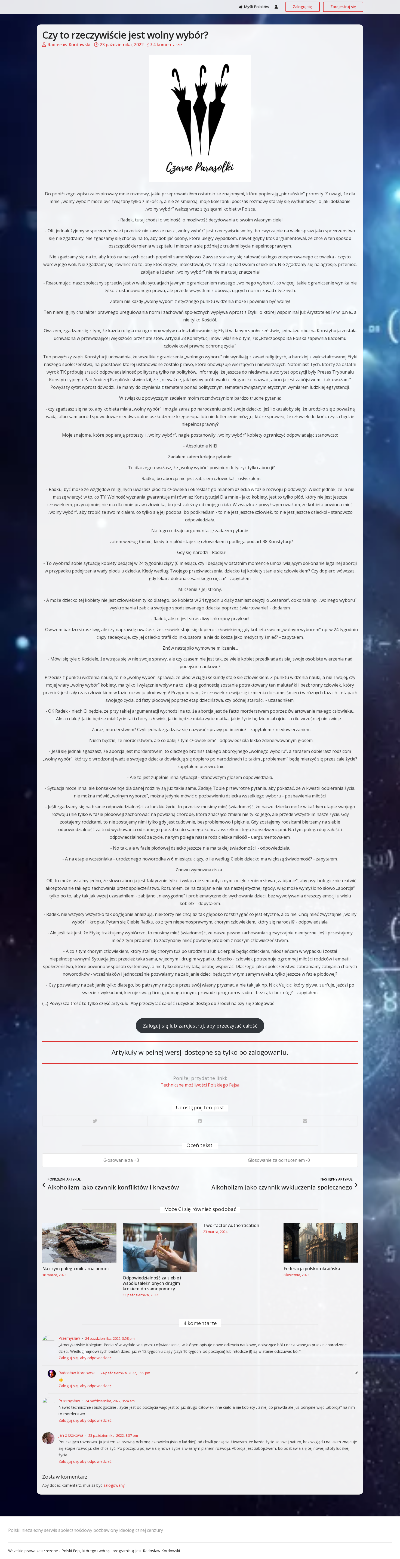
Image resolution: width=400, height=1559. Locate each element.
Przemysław (69, 1338)
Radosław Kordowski (68, 45)
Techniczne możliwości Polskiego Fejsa (200, 1085)
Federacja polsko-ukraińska (312, 1269)
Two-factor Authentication (231, 1225)
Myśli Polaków (256, 6)
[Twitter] (94, 1121)
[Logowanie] (276, 7)
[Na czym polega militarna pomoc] (79, 1243)
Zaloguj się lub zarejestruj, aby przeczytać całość (200, 1025)
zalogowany (114, 1485)
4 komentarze (167, 45)
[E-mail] (305, 1121)
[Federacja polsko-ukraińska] (321, 1243)
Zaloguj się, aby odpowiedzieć (85, 1357)
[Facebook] (199, 1121)
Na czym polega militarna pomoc (76, 1269)
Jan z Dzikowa (71, 1435)
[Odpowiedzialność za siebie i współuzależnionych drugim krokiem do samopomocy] (160, 1247)
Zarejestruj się (343, 6)
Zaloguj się (302, 6)
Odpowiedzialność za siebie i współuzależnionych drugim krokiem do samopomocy (152, 1283)
